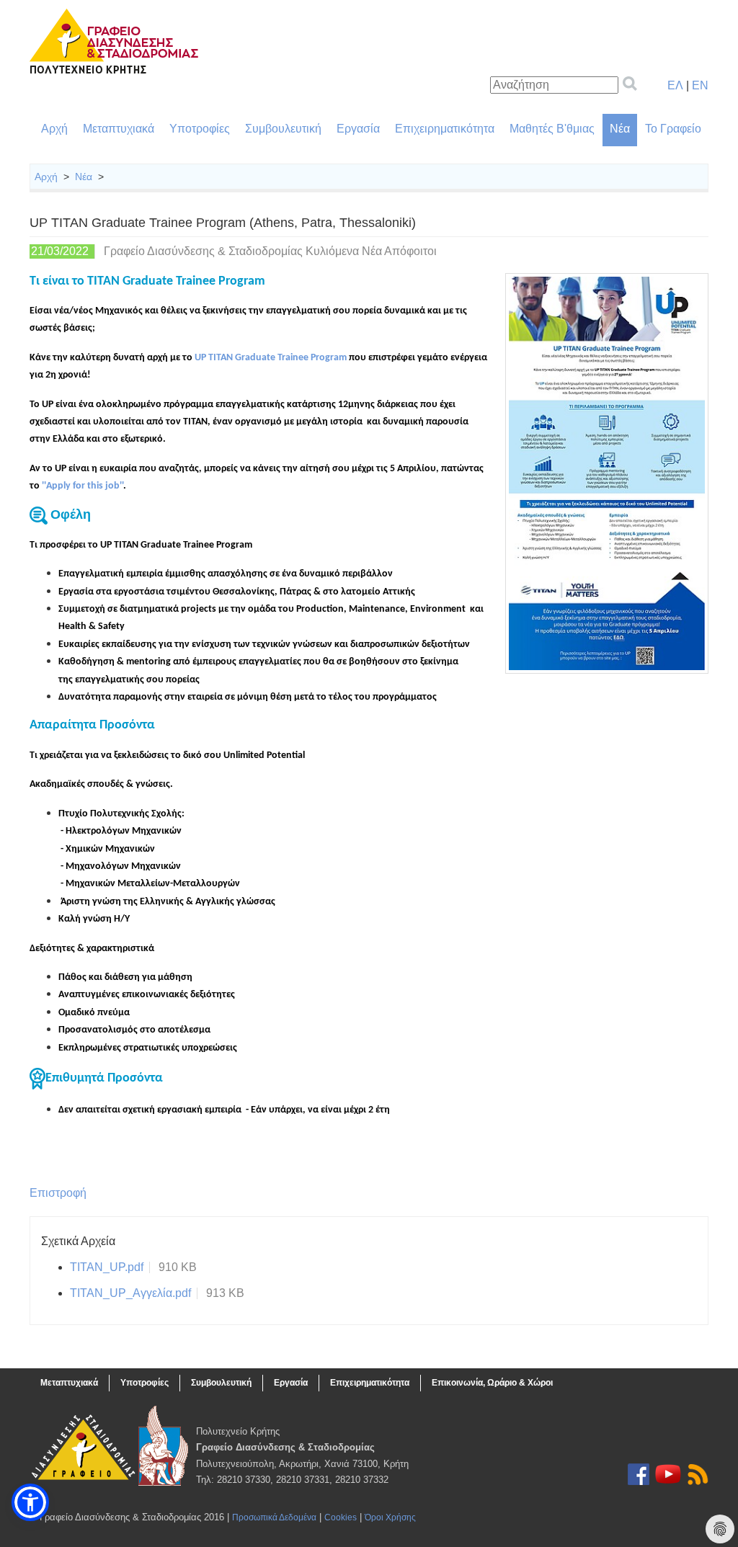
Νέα (620, 128)
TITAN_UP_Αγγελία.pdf (130, 1293)
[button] (30, 1502)
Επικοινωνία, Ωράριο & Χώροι (492, 1383)
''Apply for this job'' (82, 486)
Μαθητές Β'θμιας (552, 128)
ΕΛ (675, 85)
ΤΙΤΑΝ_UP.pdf (106, 1267)
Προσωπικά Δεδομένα (274, 1517)
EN (700, 85)
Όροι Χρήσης (390, 1517)
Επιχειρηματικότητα (444, 128)
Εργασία (358, 128)
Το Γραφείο (673, 128)
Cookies (340, 1517)
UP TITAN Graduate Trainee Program (271, 357)
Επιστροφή (58, 1193)
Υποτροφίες (199, 128)
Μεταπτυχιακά (118, 128)
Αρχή (54, 128)
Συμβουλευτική (283, 128)
